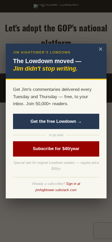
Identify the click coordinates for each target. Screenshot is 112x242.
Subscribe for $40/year (56, 148)
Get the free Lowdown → (56, 121)
